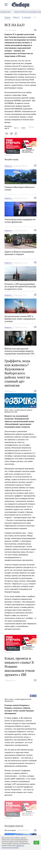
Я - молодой (26, 17)
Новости (16, 17)
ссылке (25, 583)
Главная (7, 17)
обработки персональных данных (13, 846)
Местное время (10, 830)
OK (36, 843)
